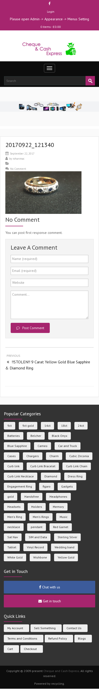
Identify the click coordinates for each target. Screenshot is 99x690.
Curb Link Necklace (20, 476)
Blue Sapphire (17, 446)
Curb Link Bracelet (42, 466)
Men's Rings (41, 517)
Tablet (11, 547)
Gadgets (67, 486)
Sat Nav (12, 537)
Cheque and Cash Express (61, 671)
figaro (47, 486)
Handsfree (31, 496)
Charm (54, 456)
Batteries (13, 436)
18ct (64, 425)
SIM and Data (38, 537)
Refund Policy (57, 638)
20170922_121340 (29, 145)
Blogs (82, 638)
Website (18, 282)
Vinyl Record (35, 547)
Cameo (42, 446)
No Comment (18, 169)
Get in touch (51, 601)
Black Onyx (59, 436)
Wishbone (40, 557)
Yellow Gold (66, 557)
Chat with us (50, 587)
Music (64, 517)
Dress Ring (75, 476)
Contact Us (74, 628)
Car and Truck (67, 446)
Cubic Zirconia (79, 456)
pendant (36, 527)
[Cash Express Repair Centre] (50, 48)
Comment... (20, 294)
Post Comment (33, 328)
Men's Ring (14, 517)
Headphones (58, 496)
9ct (9, 425)
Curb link (13, 466)
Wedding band (64, 547)
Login (50, 11)
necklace (13, 527)
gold (10, 496)
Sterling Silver (67, 537)
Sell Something (45, 628)
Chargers (32, 456)
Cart (10, 649)
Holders (36, 507)
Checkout (30, 649)
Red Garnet (60, 527)
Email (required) (24, 270)
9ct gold (28, 425)
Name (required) (24, 258)
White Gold (15, 557)
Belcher (35, 436)
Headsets (14, 507)
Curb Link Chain (76, 466)
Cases (11, 456)
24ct (81, 425)
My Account (15, 628)
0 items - (50, 27)
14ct (47, 425)
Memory (58, 507)
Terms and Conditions (22, 638)
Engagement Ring (19, 486)
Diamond (50, 476)
